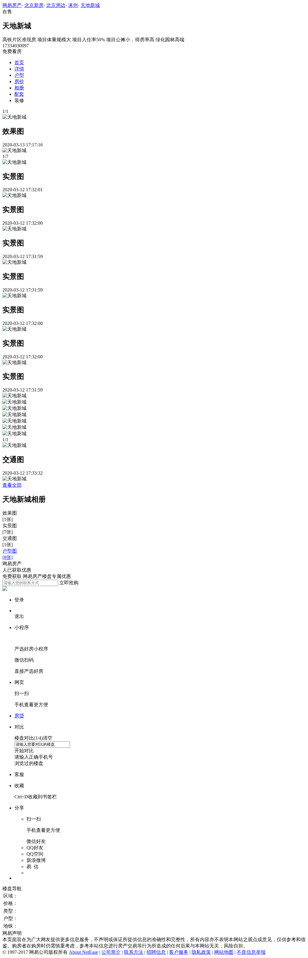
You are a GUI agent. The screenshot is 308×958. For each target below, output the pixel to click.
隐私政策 (201, 952)
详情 (19, 68)
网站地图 (223, 952)
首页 (19, 62)
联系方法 (133, 952)
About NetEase (83, 952)
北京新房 (34, 5)
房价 (19, 81)
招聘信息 (156, 952)
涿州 (73, 5)
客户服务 (178, 952)
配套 (19, 94)
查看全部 (12, 485)
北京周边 (56, 5)
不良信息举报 (251, 952)
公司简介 (111, 952)
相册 (19, 87)
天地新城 (90, 5)
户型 (19, 75)
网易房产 (12, 5)
